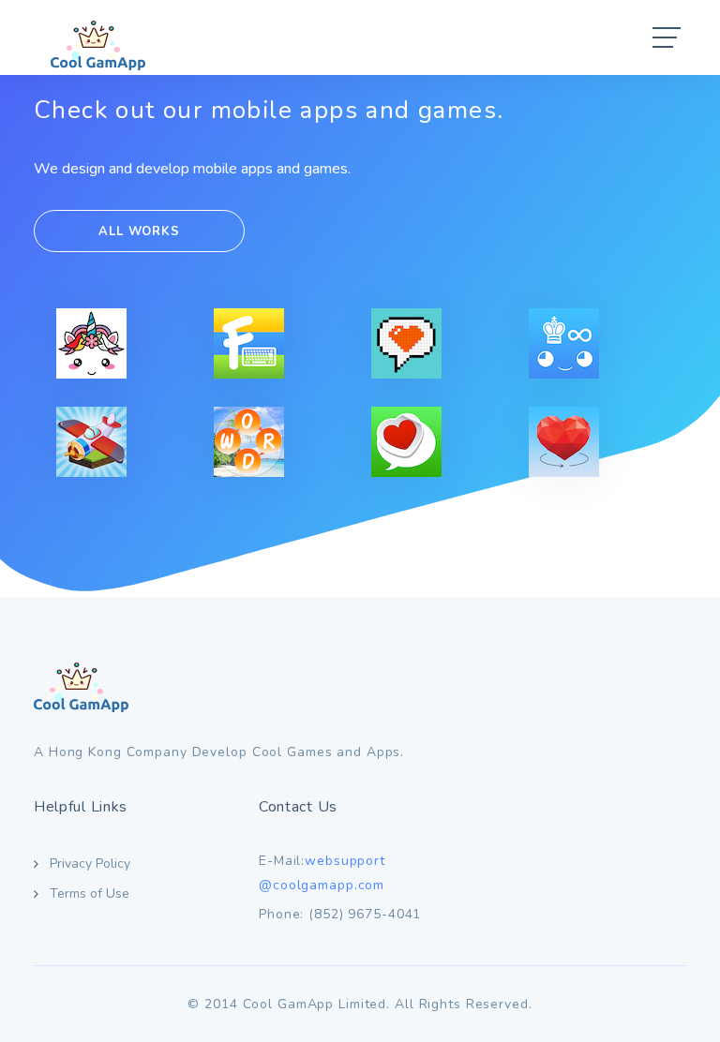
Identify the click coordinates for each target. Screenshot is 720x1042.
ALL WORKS (138, 231)
